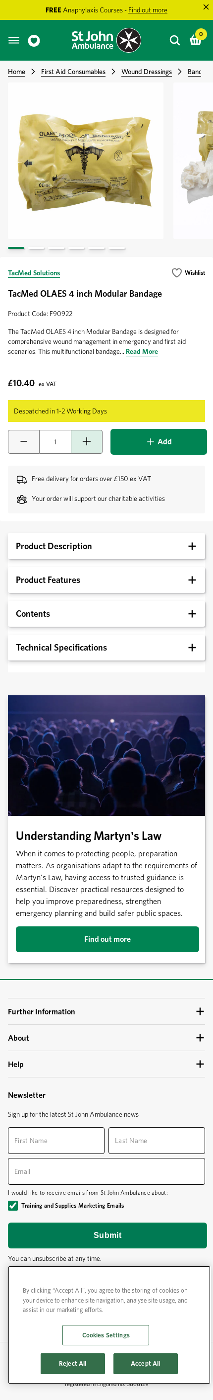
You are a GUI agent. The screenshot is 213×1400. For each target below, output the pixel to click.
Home (16, 72)
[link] (34, 40)
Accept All (145, 1363)
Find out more (107, 939)
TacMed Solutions (34, 273)
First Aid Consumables (73, 72)
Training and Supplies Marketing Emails (72, 1205)
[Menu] (14, 40)
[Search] (175, 40)
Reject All (72, 1363)
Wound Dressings (146, 72)
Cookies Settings (106, 1335)
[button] (188, 273)
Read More (142, 351)
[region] (109, 1325)
